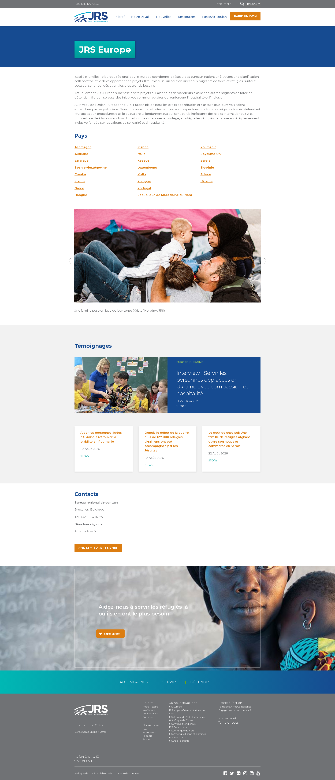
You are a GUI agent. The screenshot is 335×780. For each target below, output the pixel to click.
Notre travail (140, 17)
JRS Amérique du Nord (182, 730)
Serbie (205, 160)
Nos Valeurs (149, 710)
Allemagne (83, 147)
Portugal (144, 188)
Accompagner (134, 682)
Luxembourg (147, 167)
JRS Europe (175, 706)
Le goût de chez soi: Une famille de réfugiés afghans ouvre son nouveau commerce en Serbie (229, 439)
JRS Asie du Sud (178, 737)
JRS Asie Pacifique (179, 740)
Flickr (238, 773)
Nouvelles (163, 17)
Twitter (232, 773)
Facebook (225, 773)
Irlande (142, 147)
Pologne (144, 181)
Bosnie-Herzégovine (91, 167)
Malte (141, 174)
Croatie (80, 174)
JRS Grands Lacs (178, 727)
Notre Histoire (150, 706)
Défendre (200, 682)
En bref (119, 17)
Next (265, 260)
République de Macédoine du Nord (164, 195)
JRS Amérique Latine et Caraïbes (187, 733)
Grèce (79, 188)
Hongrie (81, 195)
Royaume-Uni (211, 154)
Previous (70, 260)
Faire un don (245, 16)
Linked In (252, 773)
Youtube (258, 773)
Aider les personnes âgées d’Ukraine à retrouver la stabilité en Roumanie (101, 437)
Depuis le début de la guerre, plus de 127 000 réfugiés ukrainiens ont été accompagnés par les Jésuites (166, 441)
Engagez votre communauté (234, 710)
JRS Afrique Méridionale (182, 723)
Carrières (148, 717)
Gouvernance (150, 713)
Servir (169, 682)
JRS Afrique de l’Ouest (181, 720)
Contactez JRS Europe (98, 548)
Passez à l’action (214, 17)
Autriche (81, 154)
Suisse (205, 174)
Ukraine (206, 181)
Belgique (81, 160)
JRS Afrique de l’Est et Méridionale (188, 717)
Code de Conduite (129, 773)
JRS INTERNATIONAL (87, 3)
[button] (242, 4)
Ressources (187, 17)
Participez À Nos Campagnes (234, 706)
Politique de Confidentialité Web (93, 773)
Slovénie (207, 167)
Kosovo (143, 160)
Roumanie (208, 147)
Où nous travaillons (183, 703)
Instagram (245, 773)
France (80, 181)
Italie (141, 154)
